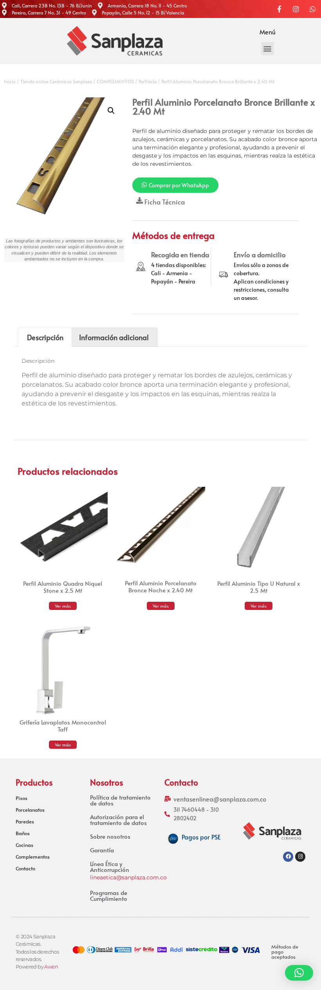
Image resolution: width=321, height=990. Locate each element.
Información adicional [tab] (114, 337)
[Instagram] (300, 857)
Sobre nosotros (110, 836)
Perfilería (148, 81)
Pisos (21, 798)
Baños (23, 833)
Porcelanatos (30, 809)
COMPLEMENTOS (115, 81)
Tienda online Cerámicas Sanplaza (56, 81)
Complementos (33, 856)
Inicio (10, 81)
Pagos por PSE (201, 836)
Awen (51, 967)
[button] (267, 48)
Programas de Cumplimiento (108, 895)
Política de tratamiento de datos (120, 800)
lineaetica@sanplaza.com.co (128, 877)
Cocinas (24, 844)
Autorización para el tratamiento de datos (118, 819)
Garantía (102, 850)
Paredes (25, 821)
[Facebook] (288, 857)
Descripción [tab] (45, 337)
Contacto (25, 868)
